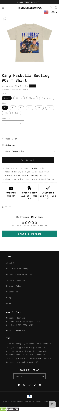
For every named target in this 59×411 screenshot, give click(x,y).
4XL (6, 113)
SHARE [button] (8, 207)
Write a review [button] (29, 233)
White (19, 98)
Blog (8, 298)
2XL (39, 108)
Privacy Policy (14, 286)
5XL (16, 113)
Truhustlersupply (17, 401)
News (8, 303)
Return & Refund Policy (19, 274)
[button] (3, 7)
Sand (6, 98)
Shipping (5, 89)
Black (32, 98)
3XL (50, 108)
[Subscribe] (42, 376)
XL (29, 108)
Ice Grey (46, 98)
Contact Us (12, 292)
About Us (11, 263)
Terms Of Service (15, 280)
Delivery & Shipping (17, 269)
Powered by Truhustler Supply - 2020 (40, 401)
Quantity (6, 118)
